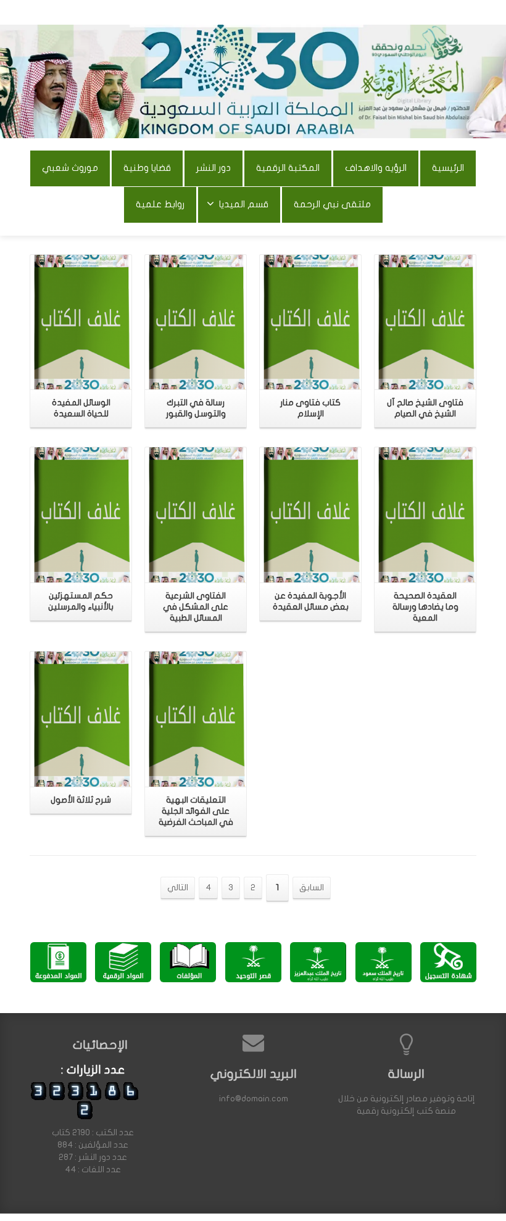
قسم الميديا (243, 204)
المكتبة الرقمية (288, 168)
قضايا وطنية (147, 168)
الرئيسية (448, 168)
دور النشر (213, 168)
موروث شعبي (70, 168)
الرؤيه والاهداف (376, 168)
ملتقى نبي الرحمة (332, 204)
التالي (177, 887)
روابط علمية (160, 204)
